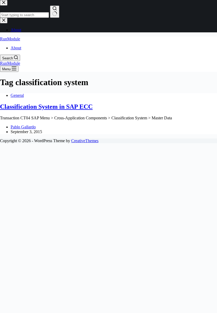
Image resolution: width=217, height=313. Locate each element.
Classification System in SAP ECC (46, 106)
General (17, 95)
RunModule (10, 39)
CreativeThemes (84, 140)
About (16, 48)
